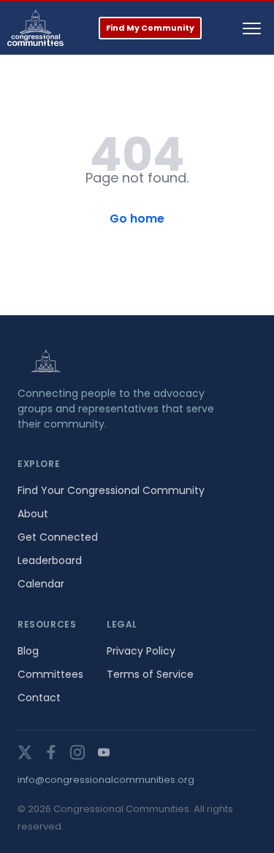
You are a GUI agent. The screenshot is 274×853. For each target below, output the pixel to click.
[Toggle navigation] (252, 28)
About (33, 513)
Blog (28, 651)
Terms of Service (150, 674)
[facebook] (51, 752)
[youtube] (103, 752)
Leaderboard (50, 560)
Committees (50, 674)
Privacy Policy (141, 651)
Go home (137, 218)
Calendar (41, 583)
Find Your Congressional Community (111, 490)
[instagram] (77, 752)
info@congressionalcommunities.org (106, 780)
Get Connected (58, 537)
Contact (39, 697)
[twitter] (25, 752)
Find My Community (150, 28)
